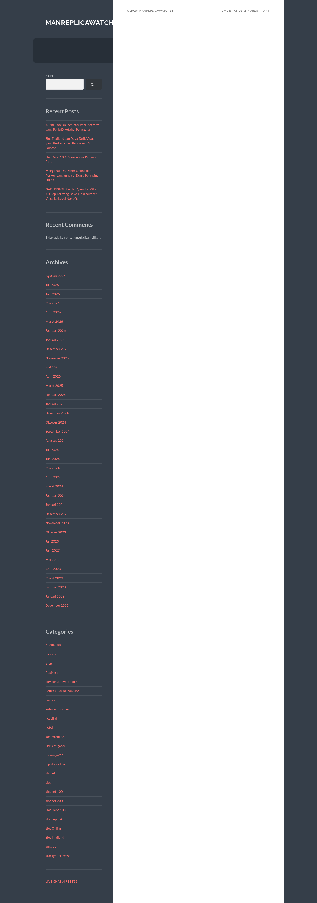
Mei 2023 (53, 560)
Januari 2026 (55, 340)
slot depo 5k (54, 819)
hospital (51, 718)
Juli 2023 (52, 541)
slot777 (51, 847)
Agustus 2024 (56, 440)
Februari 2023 (56, 587)
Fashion (51, 700)
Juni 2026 (53, 294)
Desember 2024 (57, 413)
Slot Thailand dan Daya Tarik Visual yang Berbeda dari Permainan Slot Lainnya (70, 143)
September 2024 (57, 431)
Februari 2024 (56, 495)
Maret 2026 (54, 321)
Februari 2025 (56, 395)
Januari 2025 (55, 404)
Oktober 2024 (56, 422)
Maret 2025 (54, 385)
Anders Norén (246, 10)
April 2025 (53, 376)
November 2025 (57, 358)
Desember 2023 (57, 514)
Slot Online (53, 828)
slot (48, 782)
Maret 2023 (54, 578)
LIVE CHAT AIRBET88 (61, 881)
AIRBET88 (53, 645)
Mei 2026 (53, 303)
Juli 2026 (52, 285)
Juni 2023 (53, 550)
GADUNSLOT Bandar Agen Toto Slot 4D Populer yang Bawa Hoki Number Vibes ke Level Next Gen (71, 193)
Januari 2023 (55, 596)
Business (52, 672)
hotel (49, 727)
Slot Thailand (55, 837)
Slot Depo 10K (56, 810)
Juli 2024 (52, 450)
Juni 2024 (53, 459)
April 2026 (53, 312)
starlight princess (58, 856)
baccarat (52, 654)
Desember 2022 (57, 605)
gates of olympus (57, 709)
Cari (49, 76)
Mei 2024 (53, 468)
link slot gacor (55, 746)
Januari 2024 (55, 504)
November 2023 (57, 523)
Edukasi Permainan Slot (62, 691)
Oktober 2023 (56, 532)
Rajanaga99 (54, 755)
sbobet (50, 773)
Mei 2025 (53, 367)
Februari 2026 (56, 330)
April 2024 (53, 477)
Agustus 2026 (56, 276)
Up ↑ (266, 10)
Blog (49, 663)
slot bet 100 (54, 791)
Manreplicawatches (84, 22)
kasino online (55, 737)
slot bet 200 (54, 801)
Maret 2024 (54, 486)
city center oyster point (62, 682)
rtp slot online (55, 764)
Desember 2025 (57, 349)
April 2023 (53, 569)
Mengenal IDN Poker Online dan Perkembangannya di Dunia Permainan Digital (73, 175)
